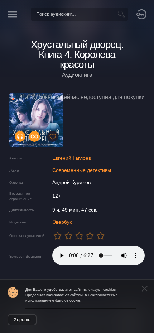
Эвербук (62, 222)
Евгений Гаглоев (71, 158)
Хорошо (22, 319)
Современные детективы (81, 170)
